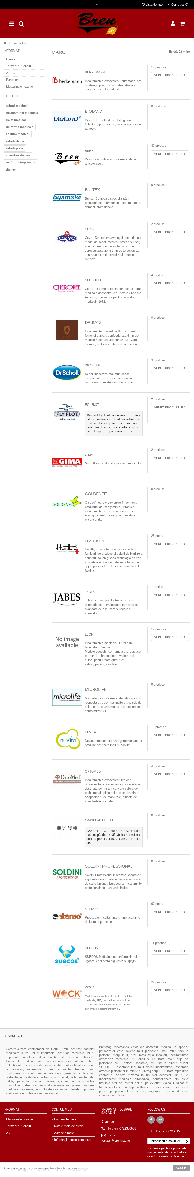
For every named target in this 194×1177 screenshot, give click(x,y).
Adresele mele (64, 1133)
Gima (89, 455)
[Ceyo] (67, 236)
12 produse (158, 629)
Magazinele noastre (19, 86)
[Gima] (67, 462)
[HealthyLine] (67, 548)
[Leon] (67, 642)
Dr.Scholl (93, 365)
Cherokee (93, 280)
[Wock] (67, 995)
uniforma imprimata (20, 162)
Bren (89, 151)
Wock (89, 987)
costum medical (17, 134)
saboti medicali (17, 105)
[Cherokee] (67, 287)
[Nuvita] (67, 739)
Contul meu (62, 1109)
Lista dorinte (154, 4)
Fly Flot (92, 404)
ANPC (10, 73)
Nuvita (90, 732)
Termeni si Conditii (18, 66)
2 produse (158, 224)
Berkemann (95, 72)
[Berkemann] (67, 80)
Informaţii (13, 50)
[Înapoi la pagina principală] (5, 43)
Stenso (91, 909)
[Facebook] (151, 1120)
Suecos (91, 948)
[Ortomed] (67, 779)
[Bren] (67, 158)
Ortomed (93, 771)
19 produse (158, 727)
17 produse (158, 67)
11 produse (158, 943)
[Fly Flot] (67, 412)
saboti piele (14, 148)
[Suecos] (67, 955)
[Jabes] (67, 599)
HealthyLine (95, 541)
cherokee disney (18, 155)
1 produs (157, 586)
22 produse (158, 982)
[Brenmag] (97, 23)
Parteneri (12, 80)
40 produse (158, 145)
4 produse (158, 275)
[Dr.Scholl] (67, 372)
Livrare (10, 59)
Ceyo (89, 229)
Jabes (90, 592)
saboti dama (15, 141)
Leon (89, 634)
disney (11, 169)
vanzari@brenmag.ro (115, 1140)
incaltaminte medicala (22, 113)
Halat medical (16, 120)
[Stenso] (67, 916)
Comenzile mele (65, 1119)
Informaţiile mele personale (72, 1140)
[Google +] (160, 1120)
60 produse (158, 904)
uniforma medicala (19, 127)
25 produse (158, 535)
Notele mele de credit (68, 1126)
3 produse (158, 360)
